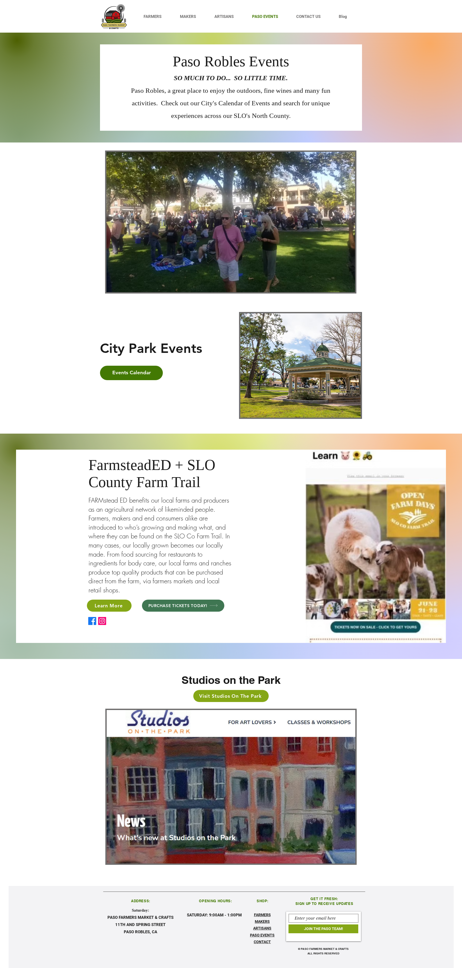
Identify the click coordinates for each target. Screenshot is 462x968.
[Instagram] (102, 621)
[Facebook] (92, 621)
